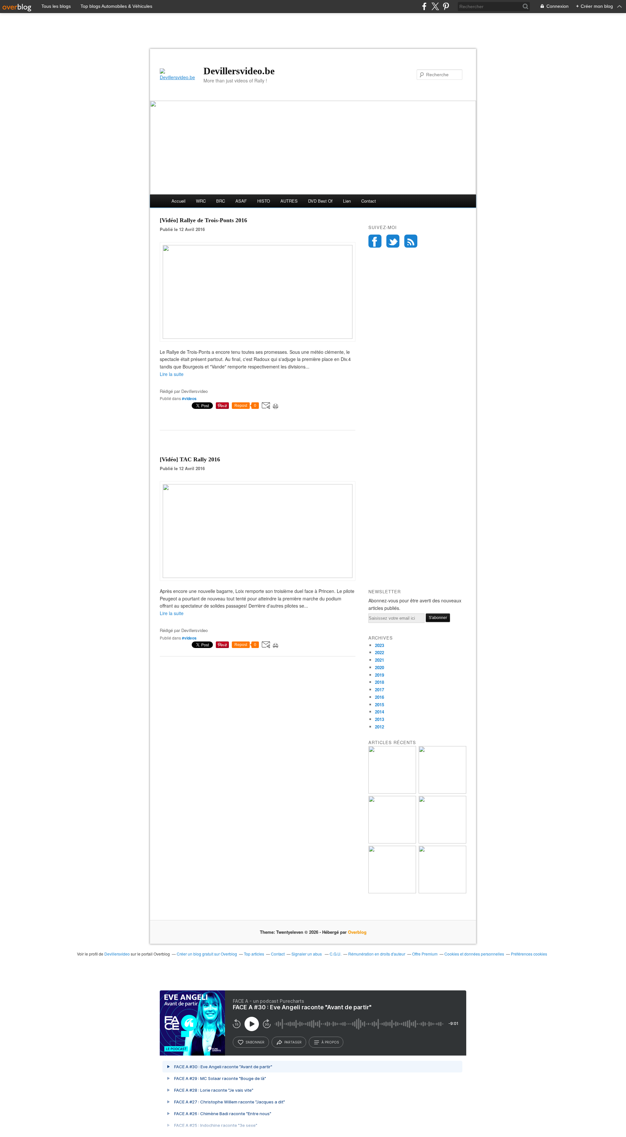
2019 (379, 675)
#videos (189, 398)
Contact (368, 201)
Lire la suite (172, 374)
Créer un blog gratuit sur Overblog (207, 954)
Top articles (254, 954)
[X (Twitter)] (435, 6)
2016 (379, 697)
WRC (201, 201)
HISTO (263, 201)
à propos (330, 1042)
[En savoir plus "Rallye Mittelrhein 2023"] (442, 792)
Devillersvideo (117, 954)
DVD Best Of (320, 201)
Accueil (178, 201)
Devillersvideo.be (239, 70)
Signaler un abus (307, 954)
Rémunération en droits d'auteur (376, 954)
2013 (379, 719)
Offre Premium (425, 954)
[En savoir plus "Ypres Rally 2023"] (392, 792)
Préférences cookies (529, 954)
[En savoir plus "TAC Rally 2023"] (442, 891)
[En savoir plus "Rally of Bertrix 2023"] (392, 842)
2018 (379, 682)
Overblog (357, 932)
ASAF (241, 201)
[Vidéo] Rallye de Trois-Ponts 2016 (203, 220)
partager (293, 1042)
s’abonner (255, 1042)
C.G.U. (335, 954)
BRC (220, 201)
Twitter (392, 241)
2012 (379, 727)
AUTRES (289, 201)
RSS (410, 241)
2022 (379, 652)
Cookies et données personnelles (474, 954)
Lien (347, 201)
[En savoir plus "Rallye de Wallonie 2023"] (442, 842)
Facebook (374, 241)
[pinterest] (446, 6)
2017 (379, 689)
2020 (379, 667)
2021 (379, 660)
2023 (379, 645)
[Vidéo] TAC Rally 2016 (190, 459)
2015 (379, 704)
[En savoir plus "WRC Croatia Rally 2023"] (392, 891)
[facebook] (424, 6)
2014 (379, 712)
